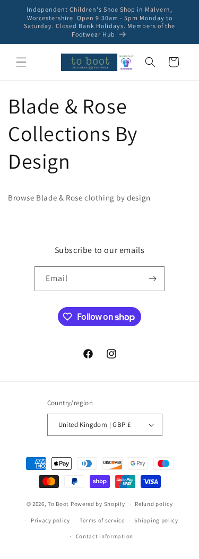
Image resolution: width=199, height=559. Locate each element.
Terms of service (102, 520)
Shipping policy (156, 520)
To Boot (58, 504)
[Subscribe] (152, 278)
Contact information (104, 536)
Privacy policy (50, 520)
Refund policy (153, 504)
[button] (21, 62)
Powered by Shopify (98, 504)
